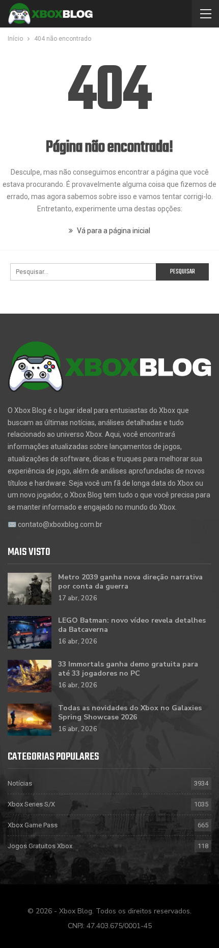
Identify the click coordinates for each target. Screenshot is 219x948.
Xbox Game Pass (33, 825)
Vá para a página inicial (112, 231)
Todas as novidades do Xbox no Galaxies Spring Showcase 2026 (130, 712)
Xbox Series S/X (31, 804)
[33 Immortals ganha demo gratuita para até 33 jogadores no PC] (29, 676)
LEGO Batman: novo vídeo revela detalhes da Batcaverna (132, 625)
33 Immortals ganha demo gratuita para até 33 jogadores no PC (128, 668)
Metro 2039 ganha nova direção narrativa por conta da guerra (130, 581)
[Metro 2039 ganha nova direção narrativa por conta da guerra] (29, 589)
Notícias (20, 783)
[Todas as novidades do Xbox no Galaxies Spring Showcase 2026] (29, 720)
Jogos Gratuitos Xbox (40, 846)
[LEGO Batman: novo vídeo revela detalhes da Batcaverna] (29, 632)
